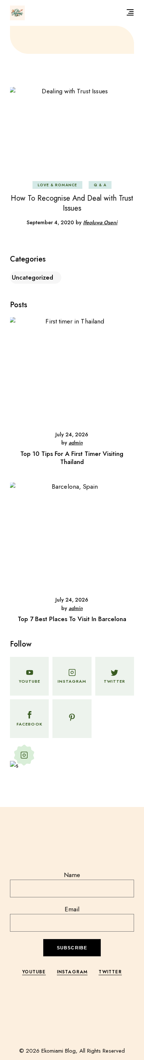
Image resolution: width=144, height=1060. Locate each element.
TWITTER (110, 972)
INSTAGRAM (72, 972)
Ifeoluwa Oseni (100, 222)
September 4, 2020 (50, 222)
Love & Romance (57, 185)
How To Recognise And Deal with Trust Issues (72, 203)
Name (72, 874)
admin (76, 442)
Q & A (100, 185)
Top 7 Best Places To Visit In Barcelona (72, 618)
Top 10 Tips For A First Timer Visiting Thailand (71, 457)
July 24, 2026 (71, 434)
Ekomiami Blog (58, 1051)
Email (72, 909)
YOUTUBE (33, 972)
